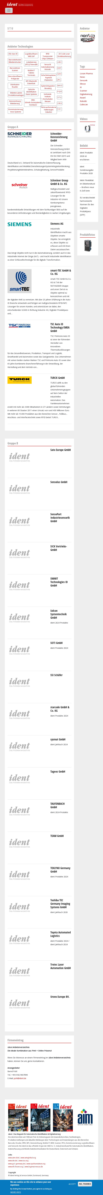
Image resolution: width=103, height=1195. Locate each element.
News (82, 77)
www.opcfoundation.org (36, 1164)
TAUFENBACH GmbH (57, 805)
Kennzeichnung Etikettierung (15, 102)
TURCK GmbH (57, 378)
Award (82, 97)
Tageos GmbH (57, 771)
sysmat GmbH (57, 739)
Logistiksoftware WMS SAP (31, 55)
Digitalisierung (86, 94)
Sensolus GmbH (58, 482)
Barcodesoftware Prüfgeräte (15, 77)
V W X (60, 103)
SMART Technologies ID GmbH (59, 582)
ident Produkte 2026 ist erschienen (86, 156)
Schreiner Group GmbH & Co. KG (59, 182)
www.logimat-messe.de (34, 1167)
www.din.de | (13, 1160)
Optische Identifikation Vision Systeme (31, 91)
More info (15, 1192)
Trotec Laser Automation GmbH (60, 966)
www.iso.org (23, 1160)
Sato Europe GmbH (60, 450)
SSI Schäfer (56, 675)
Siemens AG (56, 223)
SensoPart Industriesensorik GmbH (60, 517)
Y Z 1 (59, 109)
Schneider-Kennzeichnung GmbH (59, 137)
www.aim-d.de (13, 1158)
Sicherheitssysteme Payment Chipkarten (48, 77)
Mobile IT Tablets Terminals (31, 72)
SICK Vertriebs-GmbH (58, 548)
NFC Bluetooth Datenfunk (31, 82)
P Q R (60, 91)
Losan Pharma (86, 73)
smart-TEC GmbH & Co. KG (60, 272)
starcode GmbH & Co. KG (59, 708)
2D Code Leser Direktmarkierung (64, 55)
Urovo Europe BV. (59, 997)
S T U (59, 97)
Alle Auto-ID (12, 54)
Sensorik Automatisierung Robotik (47, 66)
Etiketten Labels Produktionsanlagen (16, 94)
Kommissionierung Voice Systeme (15, 110)
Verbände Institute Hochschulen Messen (48, 98)
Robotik (83, 101)
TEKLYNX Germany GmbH (60, 869)
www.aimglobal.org (28, 1158)
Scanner (83, 90)
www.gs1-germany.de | (17, 1164)
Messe (83, 83)
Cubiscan (84, 104)
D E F (59, 68)
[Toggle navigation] (9, 10)
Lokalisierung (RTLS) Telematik (31, 63)
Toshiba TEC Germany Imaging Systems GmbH (60, 903)
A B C (60, 62)
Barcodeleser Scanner (15, 69)
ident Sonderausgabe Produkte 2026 (86, 170)
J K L (59, 80)
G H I (59, 74)
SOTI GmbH (56, 643)
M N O (60, 85)
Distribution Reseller (14, 85)
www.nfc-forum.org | (16, 1167)
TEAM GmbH (57, 836)
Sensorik (83, 80)
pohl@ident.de (20, 1078)
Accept (72, 1184)
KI (81, 87)
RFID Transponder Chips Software (47, 56)
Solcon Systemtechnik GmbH (58, 614)
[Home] (19, 4)
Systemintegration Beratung (48, 87)
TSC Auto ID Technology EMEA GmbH (59, 327)
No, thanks (85, 1184)
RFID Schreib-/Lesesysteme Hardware (33, 102)
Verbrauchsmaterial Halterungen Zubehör (48, 109)
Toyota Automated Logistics (60, 934)
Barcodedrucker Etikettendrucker (15, 61)
